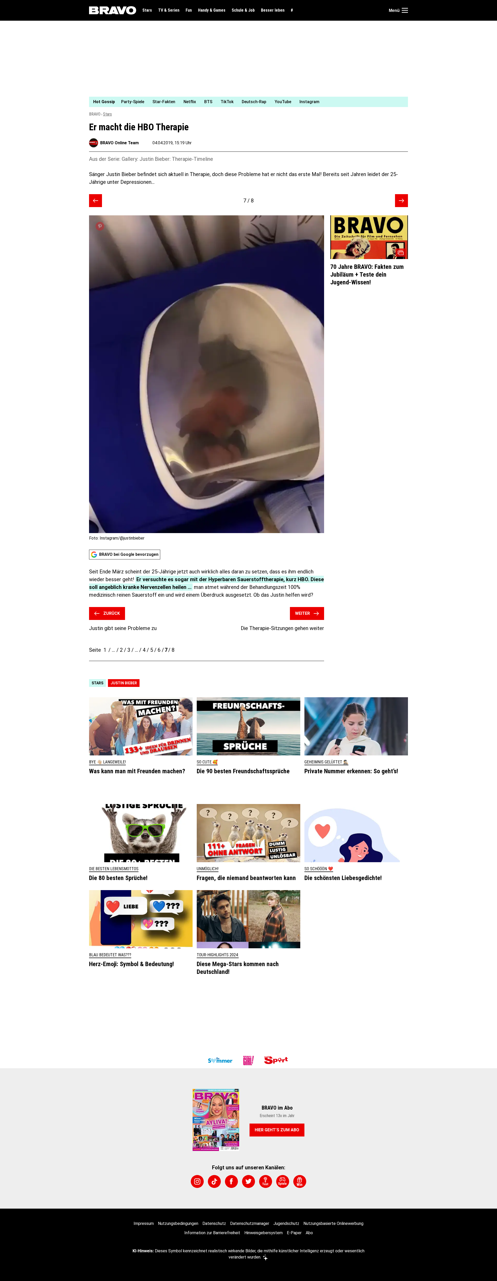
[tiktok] (214, 1181)
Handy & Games (211, 10)
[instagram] (197, 1181)
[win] (299, 1181)
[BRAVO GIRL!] (248, 1060)
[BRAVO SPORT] (277, 1060)
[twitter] (248, 1181)
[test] (265, 1181)
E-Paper (294, 1232)
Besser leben (272, 10)
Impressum (144, 1223)
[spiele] (282, 1181)
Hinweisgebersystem (263, 1232)
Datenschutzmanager (249, 1223)
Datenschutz (214, 1223)
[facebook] (231, 1181)
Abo (309, 1232)
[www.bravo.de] (112, 10)
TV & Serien (168, 10)
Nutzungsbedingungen (178, 1223)
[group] (245, 102)
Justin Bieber (124, 683)
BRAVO (94, 114)
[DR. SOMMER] (220, 1060)
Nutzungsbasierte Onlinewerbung (333, 1223)
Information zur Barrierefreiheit (212, 1232)
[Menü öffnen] (405, 10)
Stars (147, 10)
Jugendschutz (286, 1223)
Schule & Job (243, 10)
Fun (189, 10)
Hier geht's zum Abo (277, 1129)
